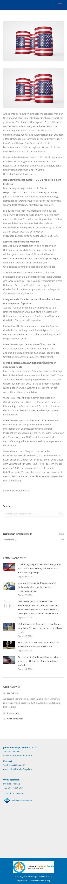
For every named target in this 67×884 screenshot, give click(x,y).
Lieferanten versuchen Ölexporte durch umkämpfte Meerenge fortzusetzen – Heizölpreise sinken (37, 586)
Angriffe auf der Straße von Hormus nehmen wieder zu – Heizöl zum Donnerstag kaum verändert (39, 661)
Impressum (22, 880)
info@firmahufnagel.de (20, 769)
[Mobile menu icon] (60, 5)
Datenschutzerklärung (40, 880)
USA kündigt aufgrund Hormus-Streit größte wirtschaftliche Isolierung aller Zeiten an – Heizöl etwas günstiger (39, 568)
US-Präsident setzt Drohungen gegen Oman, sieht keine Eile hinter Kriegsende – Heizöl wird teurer (40, 628)
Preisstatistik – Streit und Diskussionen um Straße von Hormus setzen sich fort (38, 644)
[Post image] (9, 567)
